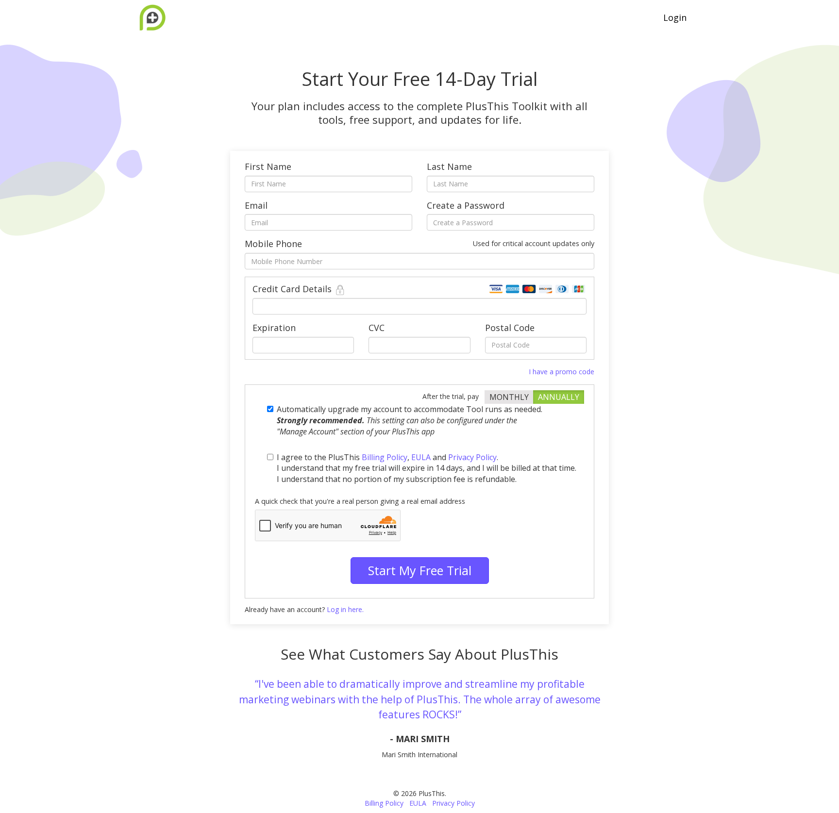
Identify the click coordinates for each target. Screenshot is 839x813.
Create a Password (465, 205)
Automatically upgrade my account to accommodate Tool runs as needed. (409, 420)
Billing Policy (384, 457)
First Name (268, 166)
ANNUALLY (558, 397)
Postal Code (510, 327)
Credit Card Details (293, 289)
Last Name (449, 166)
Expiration (274, 327)
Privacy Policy (472, 457)
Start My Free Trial (419, 570)
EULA (421, 457)
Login (675, 17)
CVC (377, 327)
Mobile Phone (419, 243)
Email (256, 205)
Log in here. (345, 609)
